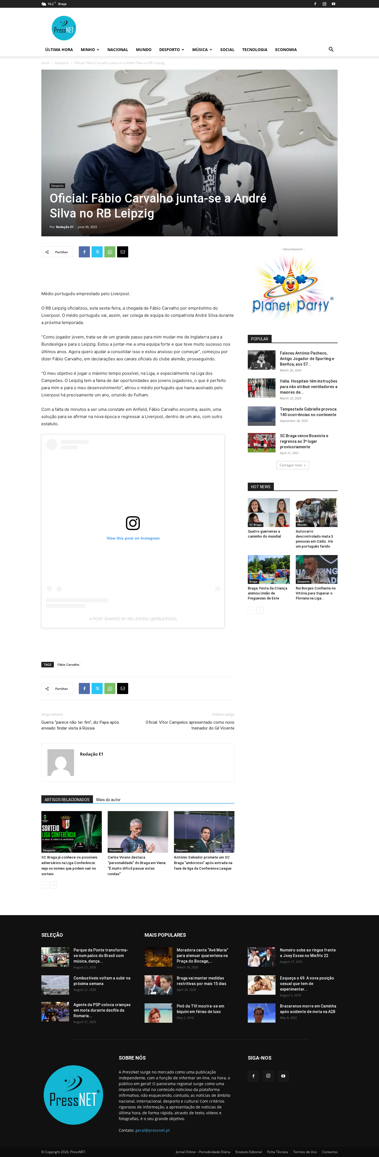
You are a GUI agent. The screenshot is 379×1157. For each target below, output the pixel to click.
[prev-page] (44, 885)
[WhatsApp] (109, 251)
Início (45, 62)
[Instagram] (324, 4)
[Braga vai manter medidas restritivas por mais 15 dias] (158, 985)
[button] (331, 50)
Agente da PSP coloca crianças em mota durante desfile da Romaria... (102, 1010)
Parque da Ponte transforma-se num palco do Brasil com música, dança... (101, 955)
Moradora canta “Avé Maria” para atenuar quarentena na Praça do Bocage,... (202, 955)
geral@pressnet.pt (152, 1130)
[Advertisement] (138, 276)
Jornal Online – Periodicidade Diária (203, 1152)
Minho (88, 49)
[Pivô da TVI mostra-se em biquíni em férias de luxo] (158, 1013)
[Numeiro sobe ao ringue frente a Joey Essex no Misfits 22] (262, 957)
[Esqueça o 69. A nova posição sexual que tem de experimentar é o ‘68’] (262, 985)
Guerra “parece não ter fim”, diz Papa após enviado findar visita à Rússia (80, 725)
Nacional (117, 49)
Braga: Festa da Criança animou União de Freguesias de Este (267, 593)
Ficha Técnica (277, 1152)
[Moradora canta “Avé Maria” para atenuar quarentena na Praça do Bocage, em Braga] (158, 957)
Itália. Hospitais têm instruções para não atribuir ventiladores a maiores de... (308, 386)
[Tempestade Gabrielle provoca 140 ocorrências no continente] (262, 416)
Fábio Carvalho (68, 664)
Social (227, 49)
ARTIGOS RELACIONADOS (67, 800)
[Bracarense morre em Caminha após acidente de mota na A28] (262, 1013)
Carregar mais (291, 465)
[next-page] (53, 885)
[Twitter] (97, 251)
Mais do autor (108, 800)
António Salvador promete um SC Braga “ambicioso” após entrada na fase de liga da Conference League (203, 862)
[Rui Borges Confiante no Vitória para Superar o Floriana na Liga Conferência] (317, 569)
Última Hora (59, 49)
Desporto (169, 49)
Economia (286, 49)
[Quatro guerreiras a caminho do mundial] (269, 512)
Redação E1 (65, 227)
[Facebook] (315, 4)
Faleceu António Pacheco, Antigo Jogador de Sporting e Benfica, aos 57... (307, 358)
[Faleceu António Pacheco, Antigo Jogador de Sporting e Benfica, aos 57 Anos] (262, 360)
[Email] (122, 251)
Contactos (330, 1152)
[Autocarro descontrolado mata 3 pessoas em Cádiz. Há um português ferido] (317, 512)
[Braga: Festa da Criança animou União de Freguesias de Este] (269, 569)
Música (200, 49)
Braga (253, 581)
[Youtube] (333, 4)
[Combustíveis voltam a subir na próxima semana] (55, 985)
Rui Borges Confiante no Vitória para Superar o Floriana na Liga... (316, 593)
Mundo (143, 49)
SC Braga (255, 524)
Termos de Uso (305, 1152)
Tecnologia (254, 49)
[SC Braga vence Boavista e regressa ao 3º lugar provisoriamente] (262, 442)
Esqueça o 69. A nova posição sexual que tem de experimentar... (307, 983)
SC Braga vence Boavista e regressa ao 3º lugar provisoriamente (304, 441)
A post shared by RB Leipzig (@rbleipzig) (133, 619)
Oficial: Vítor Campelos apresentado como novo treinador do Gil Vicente (190, 725)
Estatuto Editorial (249, 1152)
